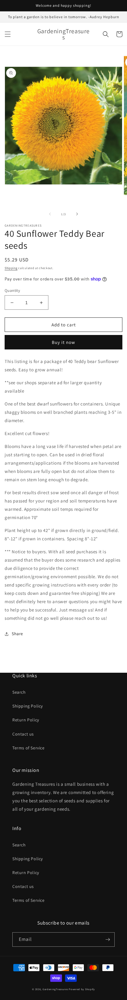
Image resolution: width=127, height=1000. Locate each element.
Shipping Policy (27, 706)
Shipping (11, 268)
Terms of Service (28, 748)
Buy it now (63, 342)
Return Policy (25, 720)
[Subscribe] (107, 939)
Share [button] (17, 633)
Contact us (23, 734)
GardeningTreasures (56, 989)
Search (19, 692)
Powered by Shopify (82, 989)
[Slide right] (77, 214)
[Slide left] (50, 214)
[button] (7, 34)
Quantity (12, 290)
